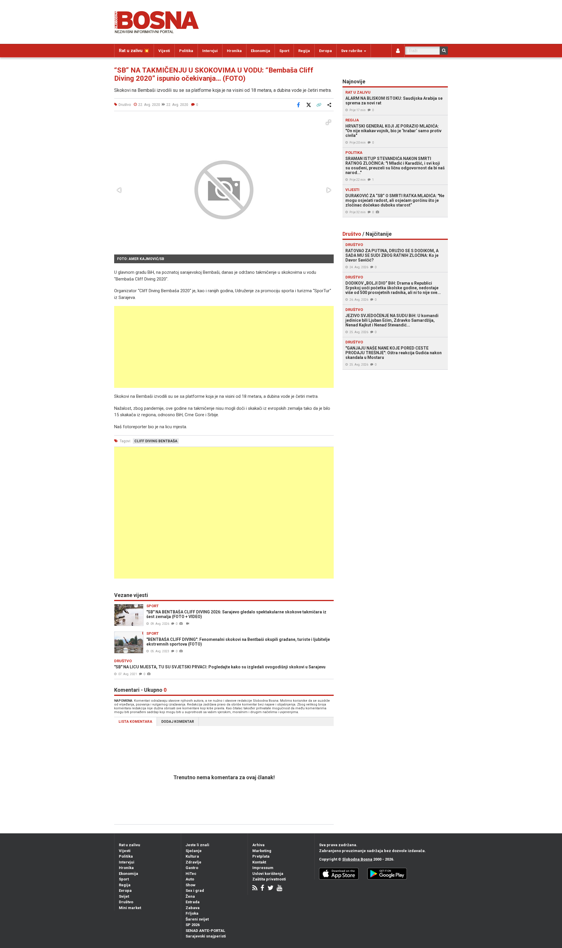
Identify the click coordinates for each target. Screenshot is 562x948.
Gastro (192, 868)
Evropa (325, 51)
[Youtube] (279, 888)
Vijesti (164, 51)
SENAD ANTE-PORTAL (205, 930)
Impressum (262, 868)
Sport (284, 51)
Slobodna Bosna (357, 859)
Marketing (261, 851)
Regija (304, 51)
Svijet (124, 896)
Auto (190, 879)
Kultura (192, 856)
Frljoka (192, 913)
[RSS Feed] (254, 888)
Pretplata (261, 856)
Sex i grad (195, 890)
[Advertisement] (224, 347)
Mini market (130, 908)
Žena (190, 896)
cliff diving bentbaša (155, 441)
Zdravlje (193, 862)
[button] (328, 122)
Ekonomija (260, 51)
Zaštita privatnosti (269, 879)
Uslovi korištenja (267, 873)
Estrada (193, 902)
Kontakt (259, 862)
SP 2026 (193, 925)
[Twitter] (270, 888)
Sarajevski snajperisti (206, 936)
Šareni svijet (197, 919)
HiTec (191, 873)
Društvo (126, 902)
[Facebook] (262, 888)
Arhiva (258, 845)
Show (191, 885)
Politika (186, 51)
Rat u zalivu (129, 845)
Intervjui (210, 51)
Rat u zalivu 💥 (134, 50)
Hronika (234, 51)
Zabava (193, 908)
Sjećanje (194, 851)
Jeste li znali (197, 845)
